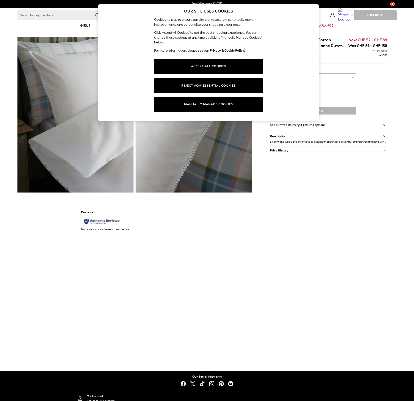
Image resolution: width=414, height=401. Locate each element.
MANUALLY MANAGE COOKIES (208, 104)
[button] (328, 136)
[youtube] (230, 383)
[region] (208, 62)
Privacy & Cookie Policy (227, 51)
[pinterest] (221, 383)
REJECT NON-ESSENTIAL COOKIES (208, 86)
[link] (332, 15)
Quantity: (276, 87)
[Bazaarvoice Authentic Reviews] (102, 221)
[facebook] (183, 383)
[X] (193, 383)
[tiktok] (202, 383)
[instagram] (211, 383)
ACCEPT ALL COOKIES (208, 66)
